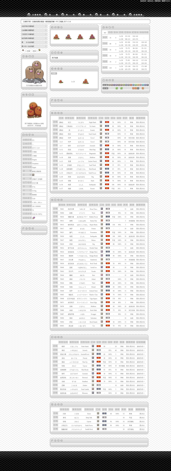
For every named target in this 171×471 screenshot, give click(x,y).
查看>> (35, 51)
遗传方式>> (141, 346)
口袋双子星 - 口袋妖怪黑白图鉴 (33, 21)
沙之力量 (35, 183)
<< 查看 (27, 51)
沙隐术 (34, 179)
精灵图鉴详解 (49, 21)
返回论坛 (150, 1)
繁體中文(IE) (166, 1)
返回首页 (143, 1)
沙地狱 (40, 179)
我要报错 (158, 1)
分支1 (54, 73)
